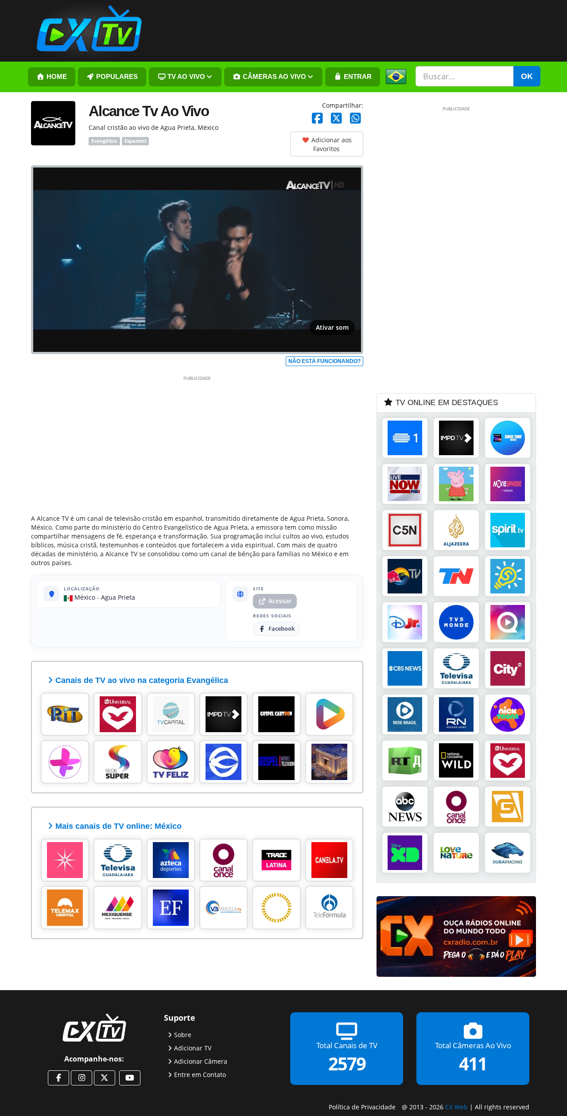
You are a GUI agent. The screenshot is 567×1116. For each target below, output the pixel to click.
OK (527, 76)
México (84, 597)
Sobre (182, 1034)
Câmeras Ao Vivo (273, 76)
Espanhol (135, 141)
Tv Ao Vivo (185, 76)
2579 (346, 1063)
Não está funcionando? (324, 361)
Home (56, 76)
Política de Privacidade (362, 1107)
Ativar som (332, 327)
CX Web (456, 1107)
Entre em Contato (200, 1074)
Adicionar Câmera (200, 1061)
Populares (116, 76)
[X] (336, 118)
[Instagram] (81, 1077)
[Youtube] (129, 1077)
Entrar (357, 76)
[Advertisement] (197, 443)
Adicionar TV (192, 1047)
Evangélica (104, 141)
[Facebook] (317, 118)
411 (473, 1063)
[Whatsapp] (355, 118)
